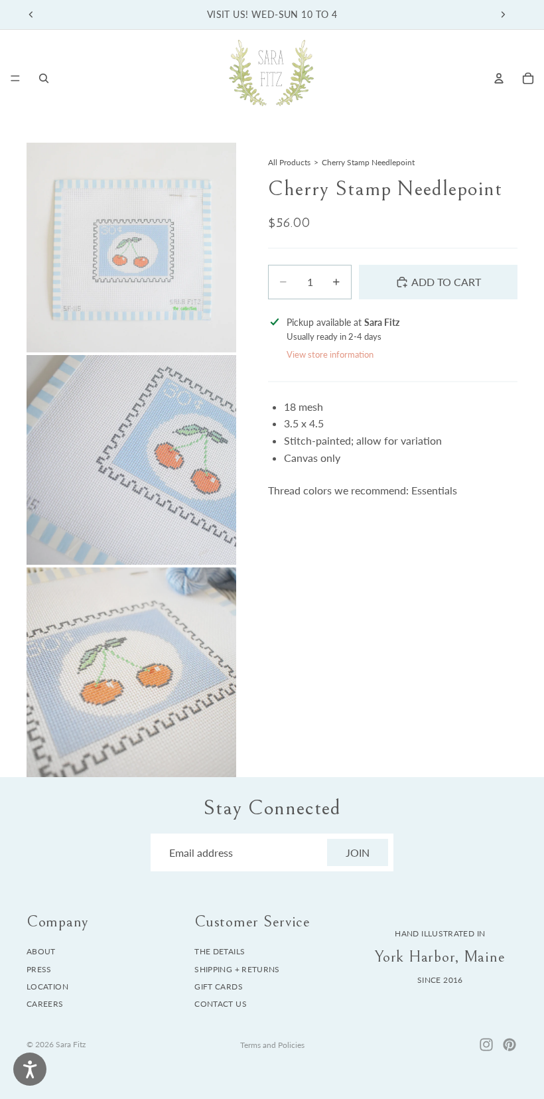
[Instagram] (486, 1045)
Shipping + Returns (236, 969)
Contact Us (220, 1004)
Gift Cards (218, 986)
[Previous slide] (31, 14)
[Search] (43, 78)
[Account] (498, 78)
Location (47, 986)
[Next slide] (502, 14)
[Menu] (15, 78)
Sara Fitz (71, 1044)
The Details (219, 951)
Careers (45, 1004)
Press (39, 969)
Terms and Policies (272, 1045)
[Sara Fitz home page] (271, 78)
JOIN (358, 852)
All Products (289, 162)
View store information (330, 354)
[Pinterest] (509, 1045)
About (41, 951)
